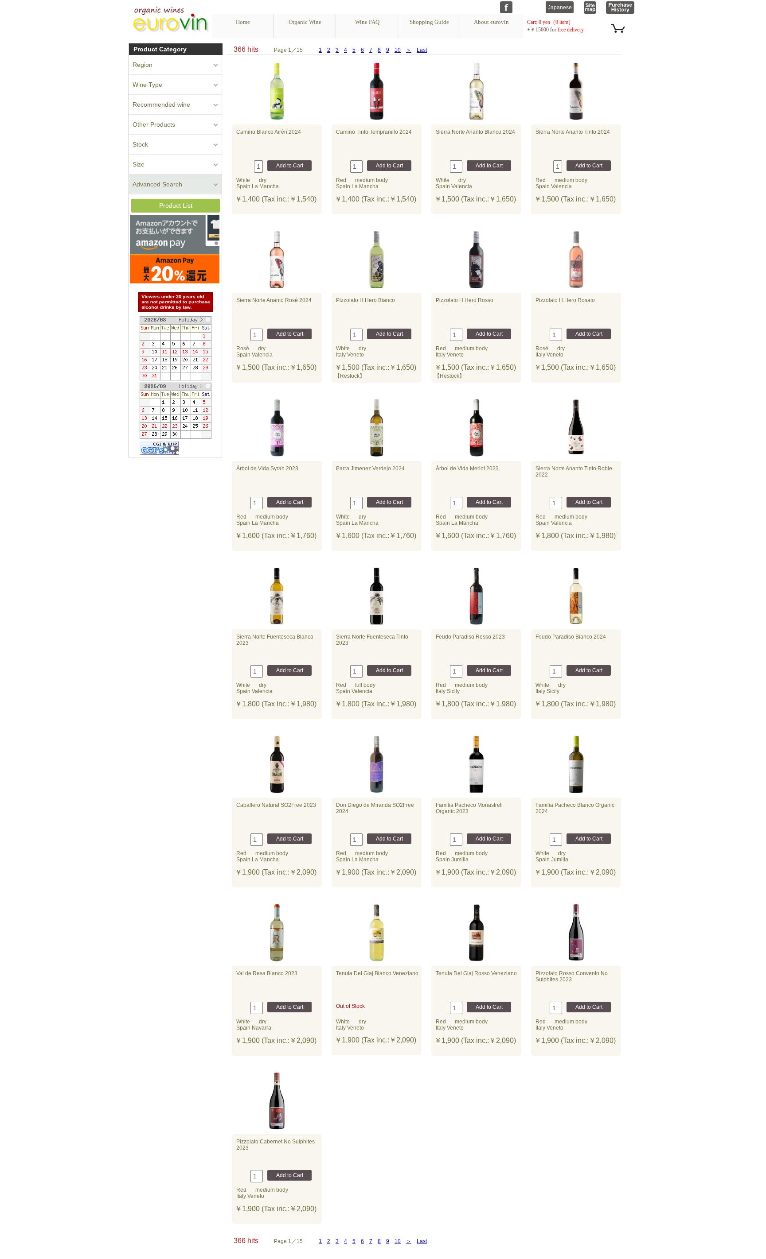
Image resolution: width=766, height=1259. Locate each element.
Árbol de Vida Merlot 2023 (467, 468)
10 (398, 50)
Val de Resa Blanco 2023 (266, 973)
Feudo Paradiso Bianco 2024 (570, 637)
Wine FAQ (367, 22)
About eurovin (491, 22)
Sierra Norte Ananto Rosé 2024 (274, 300)
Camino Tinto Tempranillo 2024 (374, 132)
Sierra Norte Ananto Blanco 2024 (475, 132)
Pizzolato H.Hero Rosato (565, 300)
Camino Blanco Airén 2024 (268, 132)
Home (243, 22)
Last (422, 50)
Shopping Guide (429, 22)
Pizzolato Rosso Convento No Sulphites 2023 (571, 976)
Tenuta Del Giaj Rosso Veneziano (476, 973)
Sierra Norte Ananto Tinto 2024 (572, 132)
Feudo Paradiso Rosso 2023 (470, 637)
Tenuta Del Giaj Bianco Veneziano (377, 973)
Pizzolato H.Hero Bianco (365, 300)
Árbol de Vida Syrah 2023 (267, 468)
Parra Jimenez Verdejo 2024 (370, 468)
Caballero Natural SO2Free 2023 (276, 805)
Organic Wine (305, 22)
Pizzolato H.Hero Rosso (464, 300)
